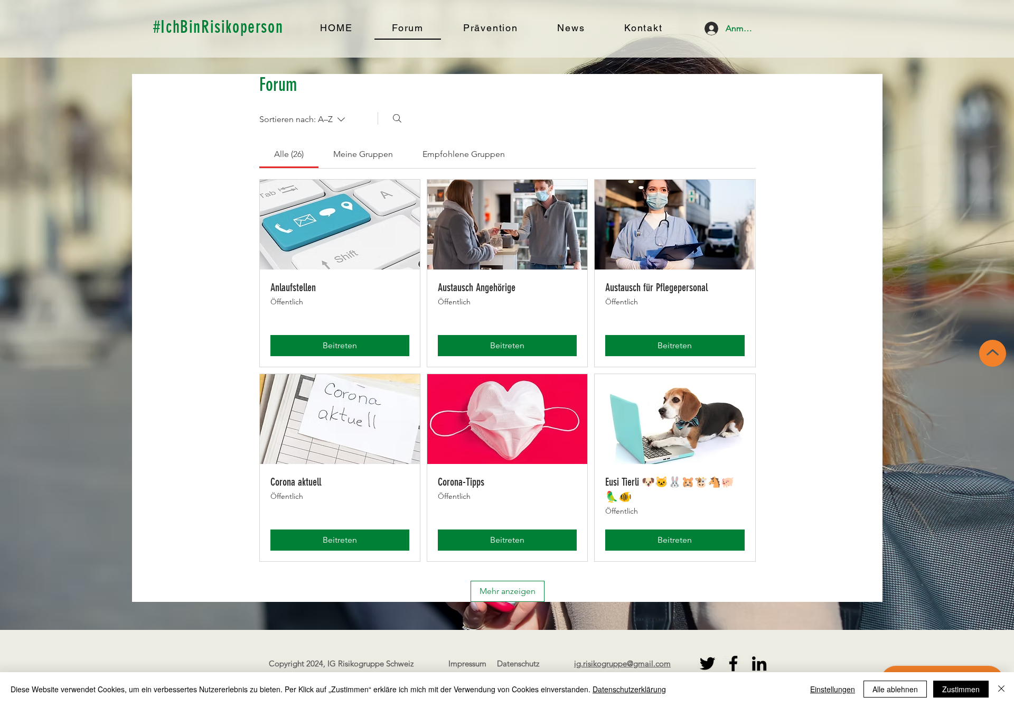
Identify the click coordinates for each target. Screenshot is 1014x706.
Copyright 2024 (296, 663)
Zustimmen (961, 689)
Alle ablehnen (895, 689)
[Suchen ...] (397, 118)
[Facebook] (733, 663)
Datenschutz (518, 663)
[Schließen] (1001, 689)
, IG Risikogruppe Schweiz (368, 663)
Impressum (467, 663)
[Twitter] (707, 663)
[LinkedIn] (759, 663)
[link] (289, 154)
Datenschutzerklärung (629, 689)
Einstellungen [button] (832, 689)
